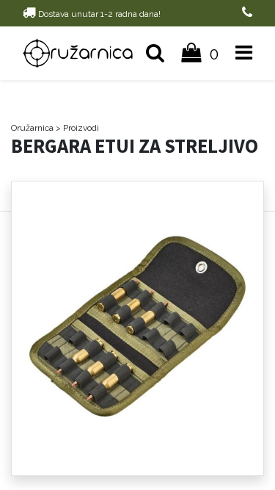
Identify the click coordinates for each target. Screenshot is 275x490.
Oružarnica (32, 128)
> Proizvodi (77, 128)
